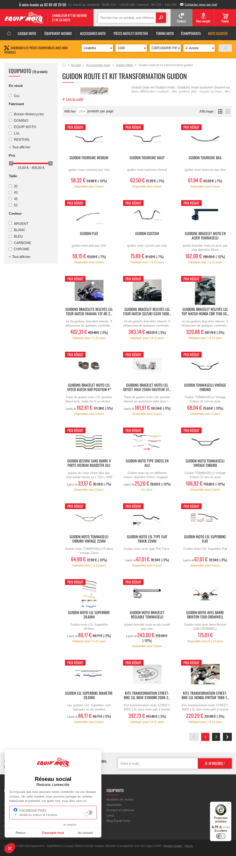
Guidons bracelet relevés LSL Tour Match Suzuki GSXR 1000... (147, 311)
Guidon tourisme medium (89, 158)
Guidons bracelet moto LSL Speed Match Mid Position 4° (89, 387)
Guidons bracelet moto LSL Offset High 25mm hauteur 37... (147, 387)
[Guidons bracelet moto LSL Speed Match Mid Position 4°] (89, 366)
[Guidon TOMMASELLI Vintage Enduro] (205, 366)
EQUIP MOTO (25, 127)
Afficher (70, 111)
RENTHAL (22, 139)
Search (161, 17)
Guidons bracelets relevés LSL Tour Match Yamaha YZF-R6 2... (89, 311)
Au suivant (85, 833)
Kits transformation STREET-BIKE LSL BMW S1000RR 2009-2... (147, 695)
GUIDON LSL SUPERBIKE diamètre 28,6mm (89, 695)
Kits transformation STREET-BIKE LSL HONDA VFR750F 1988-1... (205, 695)
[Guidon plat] (89, 214)
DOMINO (21, 120)
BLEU (18, 236)
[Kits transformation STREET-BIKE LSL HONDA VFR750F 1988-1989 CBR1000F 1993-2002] (205, 674)
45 (16, 199)
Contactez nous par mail (201, 4)
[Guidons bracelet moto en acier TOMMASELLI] (205, 214)
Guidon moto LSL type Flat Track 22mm (147, 539)
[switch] (220, 836)
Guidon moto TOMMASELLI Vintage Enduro (205, 463)
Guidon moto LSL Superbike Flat (205, 539)
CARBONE (22, 243)
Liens (110, 815)
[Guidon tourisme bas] (205, 138)
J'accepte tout (53, 833)
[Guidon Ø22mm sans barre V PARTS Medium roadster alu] (89, 442)
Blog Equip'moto (118, 820)
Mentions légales (173, 845)
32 (16, 186)
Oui (16, 96)
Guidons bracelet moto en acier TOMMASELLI (205, 236)
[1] (225, 48)
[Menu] (228, 804)
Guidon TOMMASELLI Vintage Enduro (205, 387)
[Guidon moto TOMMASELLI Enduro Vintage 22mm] (89, 517)
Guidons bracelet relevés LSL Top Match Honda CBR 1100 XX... (205, 311)
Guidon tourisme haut (147, 158)
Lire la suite (74, 99)
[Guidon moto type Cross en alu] (147, 442)
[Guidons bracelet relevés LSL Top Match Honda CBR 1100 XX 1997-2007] (205, 290)
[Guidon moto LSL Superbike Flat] (205, 517)
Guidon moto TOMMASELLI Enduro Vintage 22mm (89, 539)
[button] (9, 848)
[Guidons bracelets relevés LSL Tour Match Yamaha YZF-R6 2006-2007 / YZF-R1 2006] (89, 290)
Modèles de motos (119, 799)
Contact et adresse (120, 810)
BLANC (19, 230)
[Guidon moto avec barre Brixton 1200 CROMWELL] (205, 593)
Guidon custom (147, 233)
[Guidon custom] (147, 214)
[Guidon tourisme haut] (147, 138)
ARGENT (21, 223)
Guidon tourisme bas (205, 158)
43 (16, 192)
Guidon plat (89, 233)
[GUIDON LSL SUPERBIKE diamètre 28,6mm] (89, 674)
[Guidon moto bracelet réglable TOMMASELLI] (147, 593)
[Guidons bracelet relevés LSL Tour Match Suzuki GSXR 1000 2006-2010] (147, 290)
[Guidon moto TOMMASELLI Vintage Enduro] (205, 442)
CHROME (22, 249)
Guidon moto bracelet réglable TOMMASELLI (147, 615)
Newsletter (114, 805)
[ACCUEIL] (9, 33)
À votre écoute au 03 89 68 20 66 (42, 4)
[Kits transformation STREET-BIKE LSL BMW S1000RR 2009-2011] (147, 674)
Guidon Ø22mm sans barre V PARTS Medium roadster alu (89, 463)
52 (16, 205)
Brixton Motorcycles (29, 114)
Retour (21, 833)
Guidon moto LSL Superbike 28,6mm (89, 615)
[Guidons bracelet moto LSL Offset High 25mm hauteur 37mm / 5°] (147, 366)
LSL (17, 133)
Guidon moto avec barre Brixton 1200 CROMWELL (205, 615)
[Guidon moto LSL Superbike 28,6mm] (89, 593)
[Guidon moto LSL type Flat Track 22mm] (147, 517)
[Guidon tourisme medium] (89, 138)
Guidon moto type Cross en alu (147, 463)
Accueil (64, 65)
